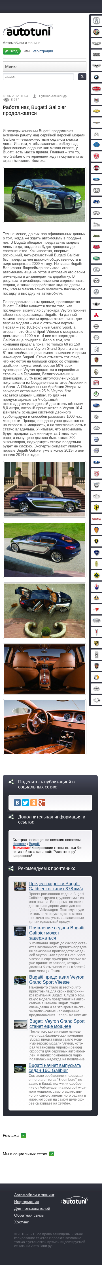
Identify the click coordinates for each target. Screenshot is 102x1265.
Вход (14, 51)
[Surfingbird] (50, 802)
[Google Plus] (42, 802)
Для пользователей (32, 1208)
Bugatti (34, 844)
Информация (26, 1201)
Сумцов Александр (53, 96)
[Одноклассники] (33, 802)
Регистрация (43, 51)
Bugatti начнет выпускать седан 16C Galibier (55, 1068)
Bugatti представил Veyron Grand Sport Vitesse (56, 980)
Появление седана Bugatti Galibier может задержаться (56, 932)
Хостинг (21, 1222)
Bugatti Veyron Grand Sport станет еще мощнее (56, 1024)
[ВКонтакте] (17, 802)
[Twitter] (25, 802)
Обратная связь (29, 1215)
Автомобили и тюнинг (34, 1195)
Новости (19, 844)
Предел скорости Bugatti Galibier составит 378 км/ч (56, 886)
